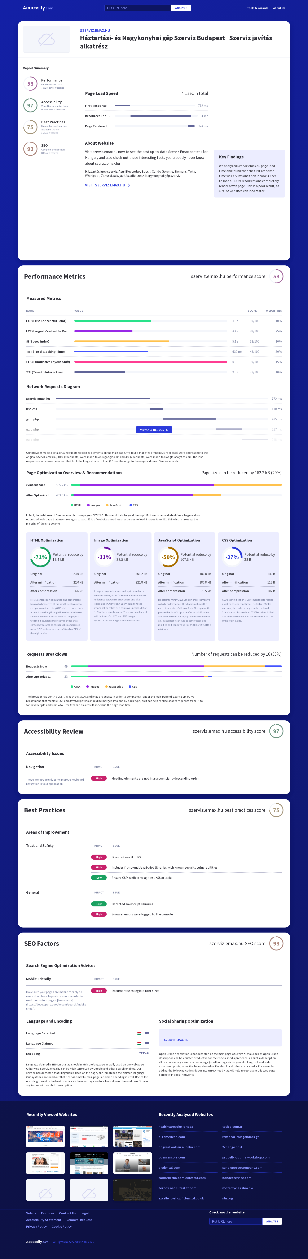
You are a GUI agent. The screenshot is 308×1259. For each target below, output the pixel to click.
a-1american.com (172, 1137)
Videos (31, 1213)
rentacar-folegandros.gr (240, 1137)
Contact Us (67, 1213)
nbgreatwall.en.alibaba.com (180, 1147)
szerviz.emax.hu (95, 30)
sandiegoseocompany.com (242, 1167)
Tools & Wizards (257, 8)
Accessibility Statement (43, 1220)
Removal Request (79, 1220)
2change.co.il (232, 1147)
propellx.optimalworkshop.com (246, 1157)
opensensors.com (172, 1157)
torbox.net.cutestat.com (177, 1188)
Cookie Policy (62, 1226)
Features (47, 1213)
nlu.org (227, 1198)
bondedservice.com (236, 1178)
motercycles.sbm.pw (237, 1188)
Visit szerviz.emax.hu (105, 185)
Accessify (38, 8)
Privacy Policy (36, 1226)
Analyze (181, 8)
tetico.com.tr (232, 1126)
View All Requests (154, 430)
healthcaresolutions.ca (176, 1126)
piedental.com (169, 1167)
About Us (279, 8)
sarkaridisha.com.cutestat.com (182, 1178)
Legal (85, 1213)
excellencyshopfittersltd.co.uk (181, 1198)
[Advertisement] (182, 71)
